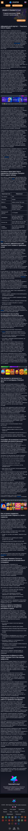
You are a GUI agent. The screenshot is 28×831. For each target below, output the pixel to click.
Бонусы (5, 809)
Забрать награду (20, 20)
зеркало (19, 496)
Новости (23, 811)
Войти (8, 5)
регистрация (17, 43)
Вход (11, 811)
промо (2, 310)
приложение (3, 555)
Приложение (21, 809)
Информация (10, 814)
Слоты (3, 331)
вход (13, 178)
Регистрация (13, 809)
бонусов (7, 157)
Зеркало (5, 811)
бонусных (23, 276)
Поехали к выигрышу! (14, 788)
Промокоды (18, 814)
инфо (2, 241)
